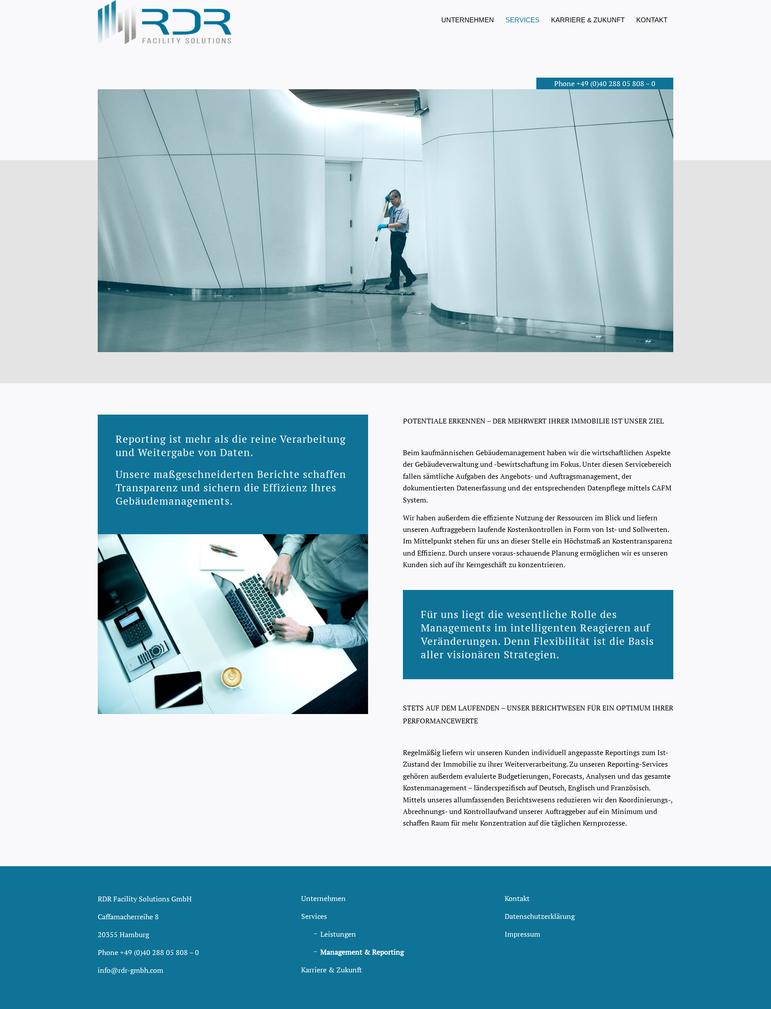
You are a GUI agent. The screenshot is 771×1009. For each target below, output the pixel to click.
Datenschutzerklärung (540, 916)
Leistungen (338, 934)
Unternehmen (323, 898)
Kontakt (517, 898)
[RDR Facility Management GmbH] (165, 22)
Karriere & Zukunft (331, 970)
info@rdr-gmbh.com (130, 970)
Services (314, 916)
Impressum (522, 934)
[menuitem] (467, 20)
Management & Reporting (362, 952)
